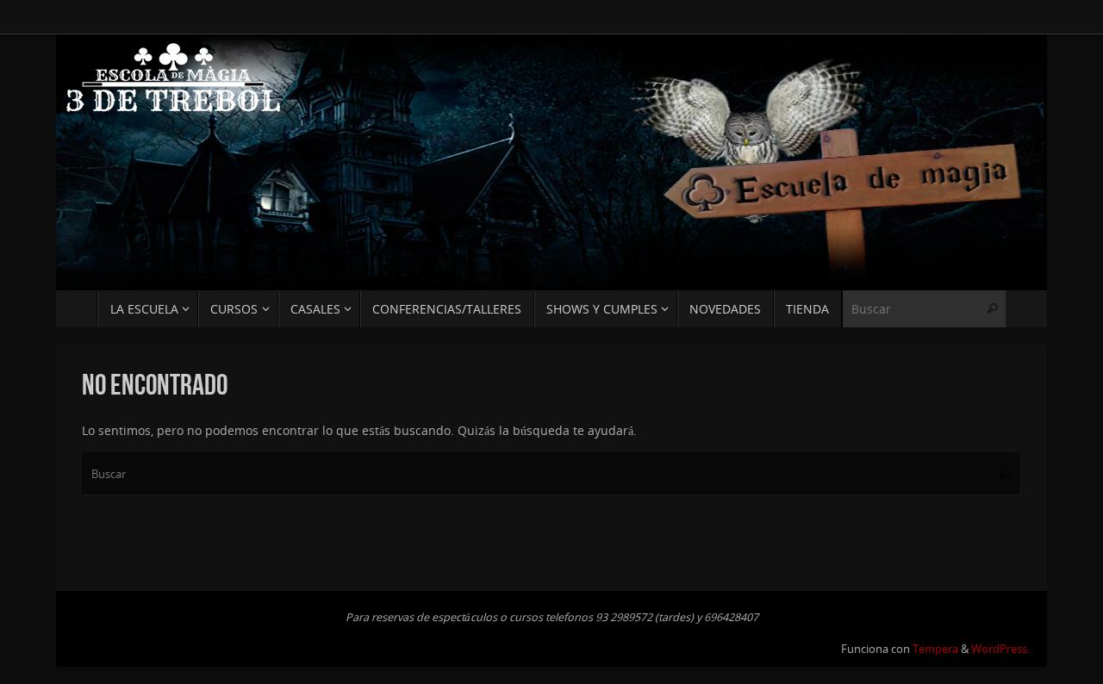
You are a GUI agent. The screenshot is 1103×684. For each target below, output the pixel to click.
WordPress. (1000, 649)
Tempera (935, 649)
